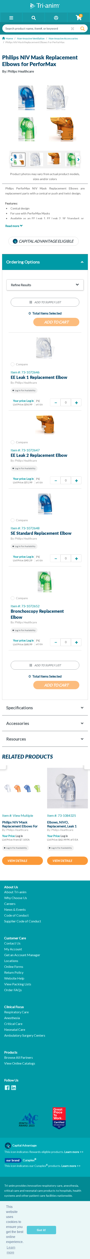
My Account (13, 949)
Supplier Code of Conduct (22, 921)
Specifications (19, 707)
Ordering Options (23, 261)
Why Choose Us (15, 897)
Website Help (14, 978)
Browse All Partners (18, 1057)
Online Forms (13, 966)
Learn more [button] (11, 1250)
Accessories (17, 723)
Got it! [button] (41, 1230)
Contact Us (12, 943)
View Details (17, 860)
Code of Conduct (16, 915)
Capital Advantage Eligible (46, 241)
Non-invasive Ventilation (31, 38)
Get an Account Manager (22, 955)
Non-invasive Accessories (63, 38)
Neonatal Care (14, 1029)
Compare (22, 364)
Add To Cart (56, 322)
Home (9, 38)
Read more (12, 226)
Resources (16, 738)
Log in (30, 400)
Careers (9, 903)
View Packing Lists (17, 984)
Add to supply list (47, 302)
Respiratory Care (16, 1012)
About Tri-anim (15, 892)
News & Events (15, 909)
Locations (11, 960)
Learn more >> (74, 1152)
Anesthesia (12, 1018)
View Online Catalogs (19, 1063)
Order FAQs (13, 990)
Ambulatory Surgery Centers (24, 1035)
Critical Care (13, 1023)
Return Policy (13, 972)
